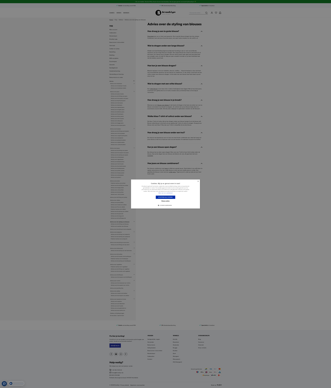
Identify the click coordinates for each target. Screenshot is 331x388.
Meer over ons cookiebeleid (165, 193)
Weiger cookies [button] (165, 201)
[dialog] (165, 194)
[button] (165, 205)
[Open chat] (4, 383)
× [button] (198, 181)
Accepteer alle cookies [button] (165, 197)
